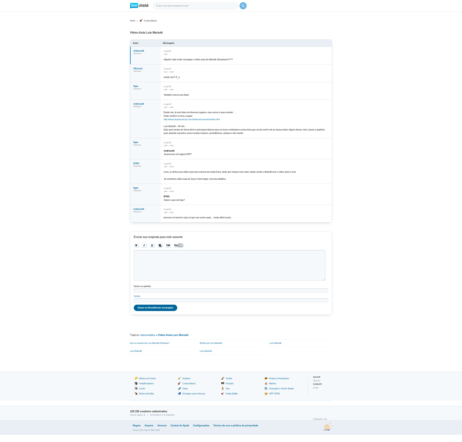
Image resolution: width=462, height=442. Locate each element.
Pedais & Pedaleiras (279, 378)
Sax (228, 388)
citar (165, 54)
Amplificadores (146, 383)
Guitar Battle (232, 393)
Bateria (272, 383)
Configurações (201, 425)
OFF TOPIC (274, 393)
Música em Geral (147, 378)
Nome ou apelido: (142, 286)
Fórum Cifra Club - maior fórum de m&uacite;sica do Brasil (139, 6)
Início (132, 20)
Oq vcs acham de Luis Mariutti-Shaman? (150, 343)
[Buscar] (243, 5)
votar (171, 72)
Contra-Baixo (150, 20)
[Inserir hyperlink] (160, 245)
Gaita (185, 388)
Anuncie (162, 425)
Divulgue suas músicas (193, 393)
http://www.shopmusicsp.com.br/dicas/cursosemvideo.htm (192, 119)
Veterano (137, 53)
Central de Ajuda (180, 425)
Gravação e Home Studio (281, 388)
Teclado (230, 383)
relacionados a (164, 334)
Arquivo (149, 425)
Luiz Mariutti (136, 351)
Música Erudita (146, 393)
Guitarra (186, 378)
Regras (137, 425)
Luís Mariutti (275, 343)
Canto (142, 388)
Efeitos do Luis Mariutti (211, 343)
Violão (229, 378)
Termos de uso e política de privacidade (235, 425)
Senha (137, 296)
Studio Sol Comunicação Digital (328, 426)
